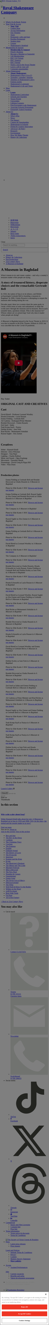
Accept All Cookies (24, 1314)
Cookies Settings (24, 1320)
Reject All (24, 1307)
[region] (24, 1308)
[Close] (45, 1294)
